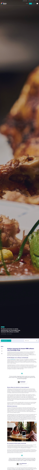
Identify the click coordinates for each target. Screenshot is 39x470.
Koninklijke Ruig (12, 359)
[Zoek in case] (36, 340)
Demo (30, 3)
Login (34, 3)
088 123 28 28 (25, 0)
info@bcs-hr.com (31, 0)
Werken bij (36, 0)
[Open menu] (37, 3)
